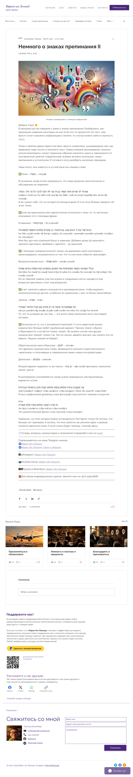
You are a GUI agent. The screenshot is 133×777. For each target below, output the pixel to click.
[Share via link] (39, 498)
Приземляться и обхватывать (18, 553)
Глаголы (23, 21)
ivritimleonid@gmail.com (39, 731)
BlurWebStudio (52, 765)
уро (7, 9)
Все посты (9, 21)
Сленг (99, 21)
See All (125, 521)
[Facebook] (120, 765)
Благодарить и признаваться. (101, 553)
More (109, 21)
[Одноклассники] (124, 765)
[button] (119, 7)
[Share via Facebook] (19, 498)
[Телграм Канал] (115, 765)
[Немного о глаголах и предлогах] (66, 536)
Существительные (40, 21)
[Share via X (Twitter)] (26, 498)
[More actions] (113, 38)
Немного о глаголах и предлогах (63, 553)
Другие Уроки (25, 490)
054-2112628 (33, 735)
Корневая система (83, 21)
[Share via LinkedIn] (32, 498)
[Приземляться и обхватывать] (24, 536)
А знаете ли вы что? (61, 21)
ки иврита (13, 9)
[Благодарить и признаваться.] (108, 536)
